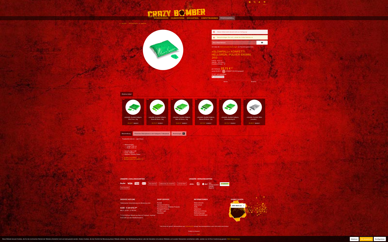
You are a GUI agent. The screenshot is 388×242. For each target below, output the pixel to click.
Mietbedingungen (199, 213)
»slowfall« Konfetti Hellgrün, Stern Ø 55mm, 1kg (181, 118)
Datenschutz (198, 205)
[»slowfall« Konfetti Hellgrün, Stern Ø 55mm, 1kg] (181, 107)
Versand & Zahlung (163, 205)
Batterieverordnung (200, 211)
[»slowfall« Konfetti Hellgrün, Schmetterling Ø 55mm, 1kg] (230, 107)
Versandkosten (189, 226)
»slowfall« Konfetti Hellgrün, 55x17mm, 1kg (133, 118)
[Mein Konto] (260, 2)
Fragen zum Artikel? (130, 157)
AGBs (196, 207)
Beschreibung (126, 133)
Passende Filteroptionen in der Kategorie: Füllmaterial (151, 133)
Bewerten (253, 81)
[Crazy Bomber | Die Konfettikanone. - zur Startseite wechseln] (176, 9)
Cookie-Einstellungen (201, 215)
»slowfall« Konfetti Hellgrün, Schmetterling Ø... (230, 118)
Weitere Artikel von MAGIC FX (133, 159)
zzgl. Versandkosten (221, 74)
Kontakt (159, 203)
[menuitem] (255, 2)
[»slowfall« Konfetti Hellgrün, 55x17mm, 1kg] (133, 107)
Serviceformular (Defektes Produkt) (168, 207)
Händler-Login (161, 211)
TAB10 (198, 234)
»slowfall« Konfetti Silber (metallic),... (254, 118)
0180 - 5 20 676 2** (128, 208)
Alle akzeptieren (366, 239)
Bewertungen (178, 133)
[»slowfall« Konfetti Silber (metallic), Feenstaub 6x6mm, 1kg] (254, 107)
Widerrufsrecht (198, 203)
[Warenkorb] (265, 2)
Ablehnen (354, 239)
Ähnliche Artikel (126, 94)
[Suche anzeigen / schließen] (254, 2)
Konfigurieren (380, 239)
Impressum (197, 209)
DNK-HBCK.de (237, 205)
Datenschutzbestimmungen (228, 47)
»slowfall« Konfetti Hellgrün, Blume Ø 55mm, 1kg (206, 118)
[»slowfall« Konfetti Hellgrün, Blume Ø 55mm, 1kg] (205, 107)
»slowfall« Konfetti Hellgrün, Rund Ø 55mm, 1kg (157, 118)
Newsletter (160, 213)
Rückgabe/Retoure (163, 209)
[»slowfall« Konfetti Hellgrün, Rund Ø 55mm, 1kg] (157, 107)
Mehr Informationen (233, 239)
